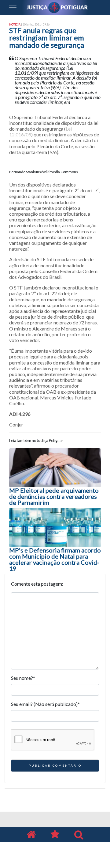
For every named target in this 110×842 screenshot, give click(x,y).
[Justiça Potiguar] (31, 835)
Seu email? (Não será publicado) (45, 704)
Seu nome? (23, 678)
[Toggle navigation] (13, 7)
